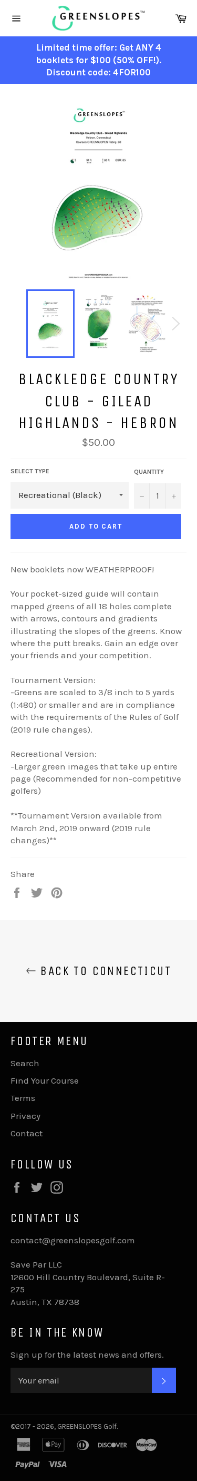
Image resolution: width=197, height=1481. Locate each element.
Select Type (30, 471)
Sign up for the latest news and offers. (87, 1354)
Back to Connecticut (103, 970)
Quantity (149, 471)
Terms (23, 1098)
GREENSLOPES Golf (87, 1426)
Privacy (25, 1115)
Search (25, 1063)
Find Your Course (45, 1080)
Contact (27, 1133)
